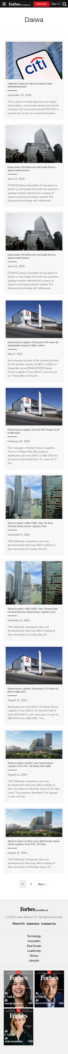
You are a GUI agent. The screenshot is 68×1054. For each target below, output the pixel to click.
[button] (41, 4)
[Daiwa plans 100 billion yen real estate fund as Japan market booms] (34, 165)
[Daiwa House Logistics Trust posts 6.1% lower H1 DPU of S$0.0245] (34, 685)
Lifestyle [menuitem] (34, 960)
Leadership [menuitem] (34, 950)
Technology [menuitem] (34, 936)
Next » (42, 884)
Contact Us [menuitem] (48, 923)
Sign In (55, 3)
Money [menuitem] (34, 955)
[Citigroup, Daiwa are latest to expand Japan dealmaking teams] (34, 80)
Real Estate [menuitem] (34, 945)
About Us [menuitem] (18, 923)
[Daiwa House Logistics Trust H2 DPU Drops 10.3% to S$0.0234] (34, 428)
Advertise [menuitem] (33, 923)
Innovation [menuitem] (34, 941)
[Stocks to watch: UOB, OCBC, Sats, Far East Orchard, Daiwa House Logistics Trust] (34, 514)
